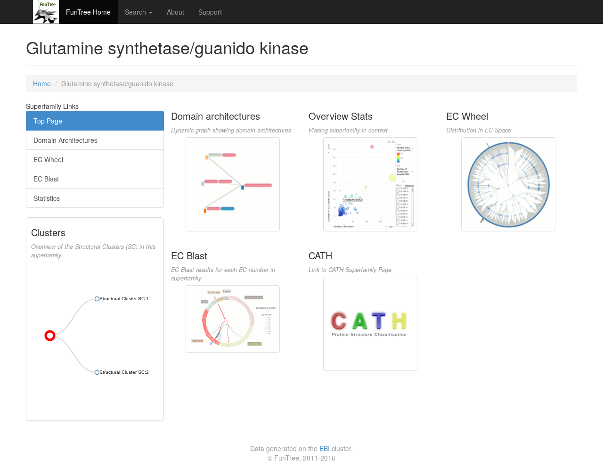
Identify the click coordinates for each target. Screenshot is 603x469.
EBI (324, 448)
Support (210, 11)
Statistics (46, 198)
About (175, 11)
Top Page (47, 120)
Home (42, 83)
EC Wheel (48, 159)
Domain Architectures (65, 140)
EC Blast (46, 178)
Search (136, 11)
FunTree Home (88, 11)
